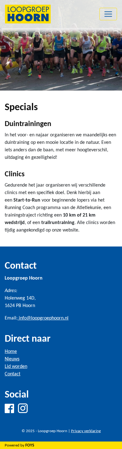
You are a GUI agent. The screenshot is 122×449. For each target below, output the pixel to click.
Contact (12, 374)
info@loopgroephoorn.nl (43, 318)
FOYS (29, 445)
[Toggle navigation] (108, 14)
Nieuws (12, 359)
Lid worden (16, 366)
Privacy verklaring (86, 431)
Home (11, 351)
